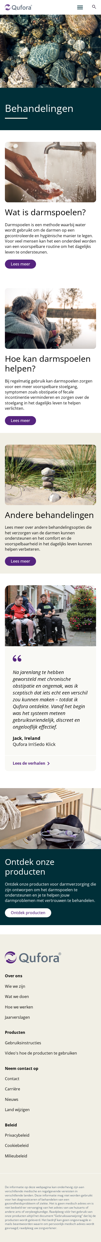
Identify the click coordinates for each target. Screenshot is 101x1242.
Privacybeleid (17, 1135)
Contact (12, 1078)
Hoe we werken (19, 1007)
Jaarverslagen (17, 1017)
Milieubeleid (16, 1156)
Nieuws (11, 1099)
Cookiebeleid (17, 1145)
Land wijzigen (17, 1109)
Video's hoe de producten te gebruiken (41, 1053)
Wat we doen (17, 996)
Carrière (12, 1089)
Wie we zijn (15, 986)
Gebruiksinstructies (23, 1043)
